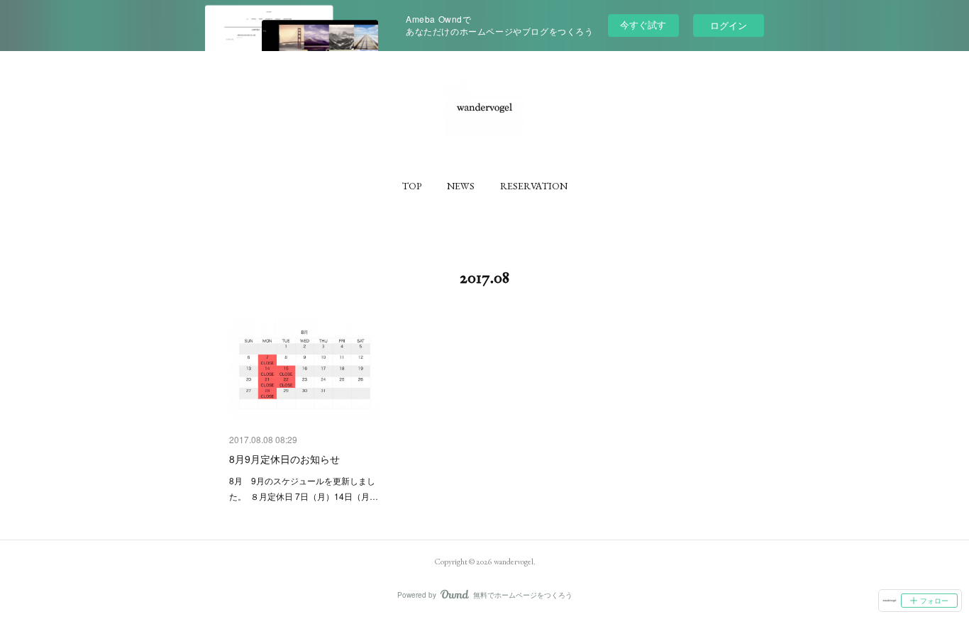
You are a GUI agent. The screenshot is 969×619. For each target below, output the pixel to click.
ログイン (728, 25)
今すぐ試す (643, 24)
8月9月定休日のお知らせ (284, 459)
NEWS (461, 185)
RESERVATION (533, 185)
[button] (411, 185)
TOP (411, 185)
